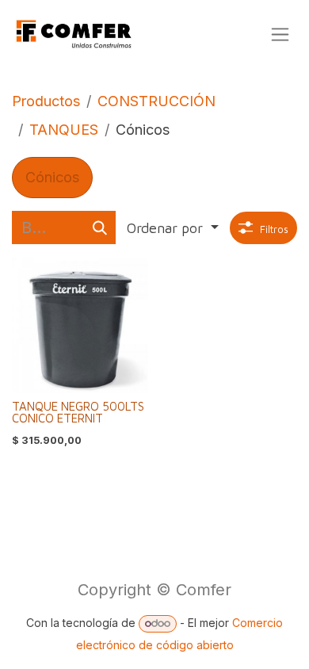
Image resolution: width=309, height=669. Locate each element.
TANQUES (63, 129)
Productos (46, 101)
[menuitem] (52, 177)
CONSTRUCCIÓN (156, 101)
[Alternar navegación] (280, 34)
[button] (173, 228)
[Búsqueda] (100, 227)
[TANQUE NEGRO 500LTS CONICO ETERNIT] (80, 325)
